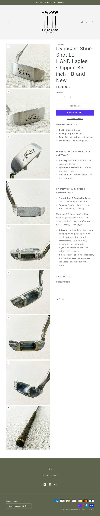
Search (45, 475)
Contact (54, 475)
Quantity (59, 92)
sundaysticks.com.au (73, 509)
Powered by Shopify (87, 509)
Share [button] (61, 299)
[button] (7, 22)
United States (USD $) (18, 506)
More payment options (75, 118)
